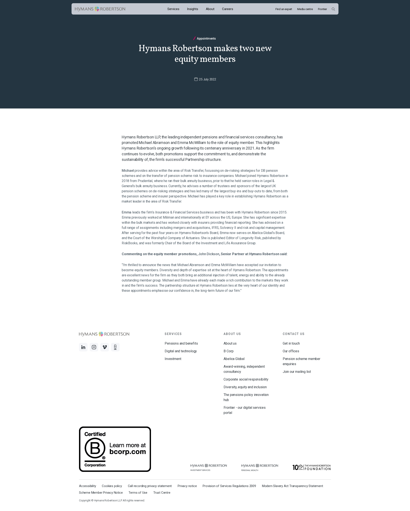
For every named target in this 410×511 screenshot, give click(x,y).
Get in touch (291, 343)
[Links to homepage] (100, 9)
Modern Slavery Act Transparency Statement (292, 486)
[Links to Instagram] (94, 347)
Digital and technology (181, 351)
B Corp (228, 351)
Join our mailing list (297, 372)
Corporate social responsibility (246, 379)
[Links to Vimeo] (104, 347)
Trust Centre (161, 493)
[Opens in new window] (209, 467)
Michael (128, 171)
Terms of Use (138, 493)
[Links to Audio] (115, 347)
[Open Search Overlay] (333, 9)
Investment (173, 359)
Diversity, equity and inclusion (245, 387)
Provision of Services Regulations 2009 (229, 486)
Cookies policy (112, 486)
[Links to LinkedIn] (83, 347)
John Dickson (208, 254)
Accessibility (87, 486)
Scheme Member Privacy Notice (101, 493)
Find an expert (283, 9)
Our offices (291, 351)
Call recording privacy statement (150, 486)
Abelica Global (234, 359)
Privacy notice (187, 486)
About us (230, 343)
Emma (127, 212)
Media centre (305, 9)
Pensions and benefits (181, 343)
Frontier (322, 9)
